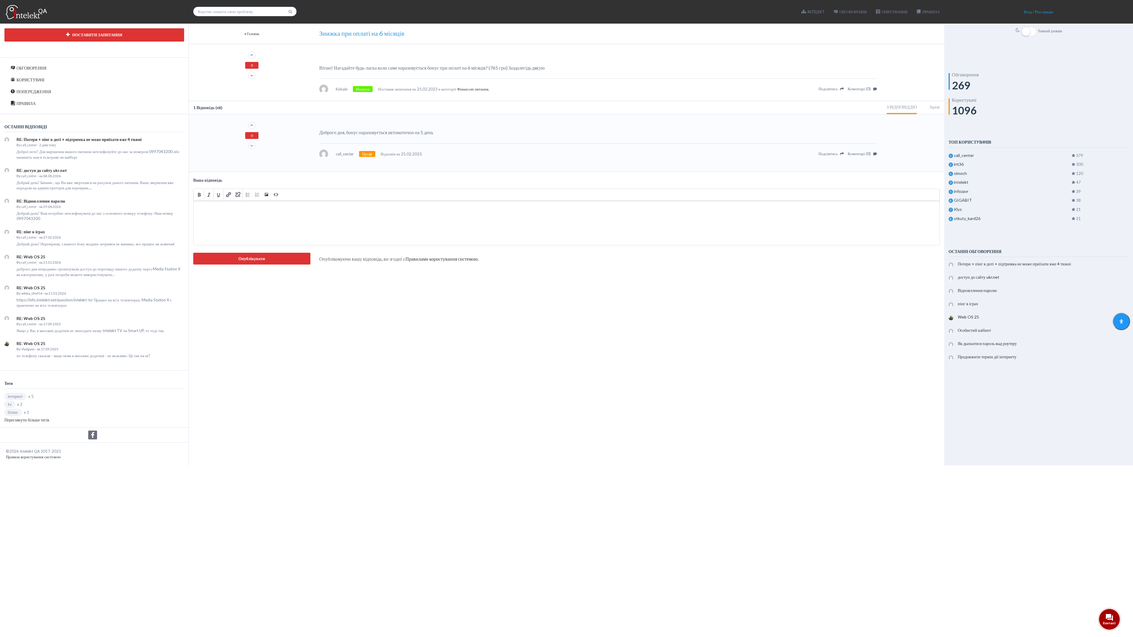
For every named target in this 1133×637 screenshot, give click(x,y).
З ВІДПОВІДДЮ (902, 106)
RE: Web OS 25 (31, 256)
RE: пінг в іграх (31, 231)
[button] (199, 194)
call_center (29, 145)
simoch (960, 173)
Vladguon (28, 349)
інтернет (15, 396)
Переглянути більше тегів (26, 419)
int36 (959, 164)
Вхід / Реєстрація (1038, 11)
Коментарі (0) (860, 88)
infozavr (961, 191)
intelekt (961, 182)
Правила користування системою (33, 456)
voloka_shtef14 (31, 293)
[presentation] (199, 194)
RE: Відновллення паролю (41, 200)
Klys (958, 209)
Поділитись (828, 88)
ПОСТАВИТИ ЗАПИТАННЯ (96, 34)
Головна (253, 34)
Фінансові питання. (473, 89)
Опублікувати (251, 258)
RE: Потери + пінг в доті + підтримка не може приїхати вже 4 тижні (79, 139)
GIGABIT (963, 200)
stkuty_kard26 (967, 218)
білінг (13, 412)
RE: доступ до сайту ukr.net (42, 170)
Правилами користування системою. (442, 259)
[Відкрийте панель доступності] (1121, 321)
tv (10, 404)
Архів (934, 106)
